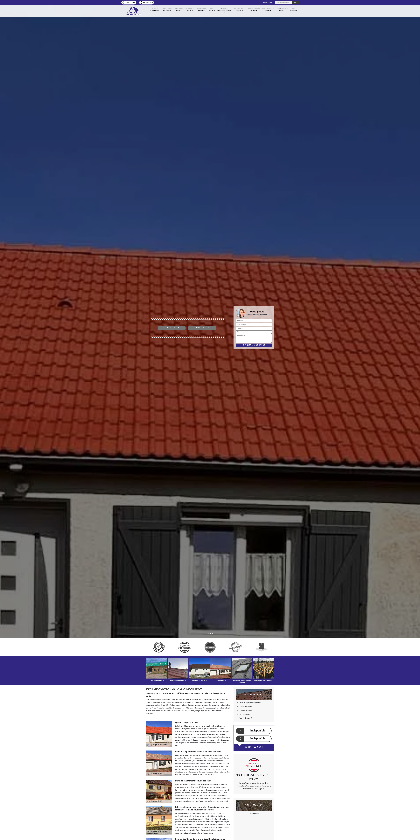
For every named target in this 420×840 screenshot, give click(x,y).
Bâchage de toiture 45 (179, 9)
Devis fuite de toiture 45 (190, 9)
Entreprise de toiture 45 (201, 9)
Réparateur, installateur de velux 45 (224, 10)
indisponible (130, 3)
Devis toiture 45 (212, 9)
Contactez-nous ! (202, 328)
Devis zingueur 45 (294, 9)
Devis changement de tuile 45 (254, 9)
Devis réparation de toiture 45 (282, 9)
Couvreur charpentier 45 (154, 9)
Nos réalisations (172, 328)
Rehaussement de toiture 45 (239, 9)
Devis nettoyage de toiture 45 (268, 9)
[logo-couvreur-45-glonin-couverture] (133, 11)
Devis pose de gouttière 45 (167, 9)
